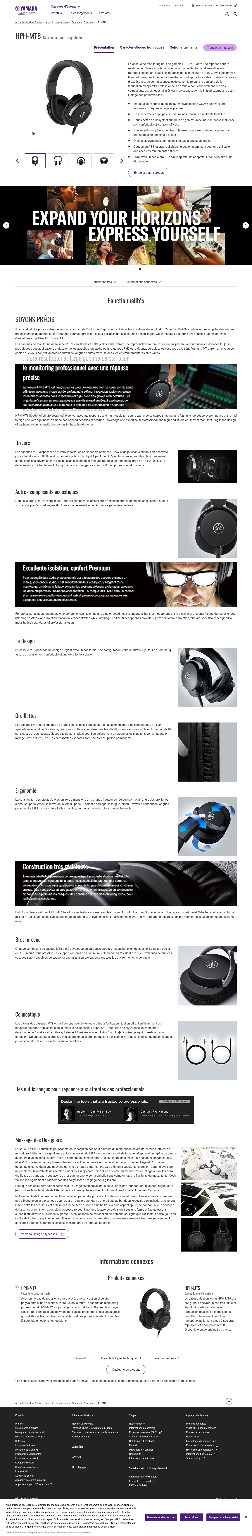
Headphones (61, 22)
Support (179, 5)
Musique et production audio (30, 1432)
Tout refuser (192, 1517)
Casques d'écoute (63, 6)
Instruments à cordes (26, 1449)
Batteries (20, 1441)
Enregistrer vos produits (142, 1481)
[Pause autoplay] (140, 269)
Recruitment (192, 1436)
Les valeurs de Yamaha (198, 1441)
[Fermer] (246, 1517)
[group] (35, 160)
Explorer (104, 13)
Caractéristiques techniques (142, 47)
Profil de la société (196, 1423)
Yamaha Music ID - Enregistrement (148, 1468)
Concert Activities (81, 1436)
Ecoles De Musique (82, 1423)
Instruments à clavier (26, 1427)
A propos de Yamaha (197, 1415)
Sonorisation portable (26, 1467)
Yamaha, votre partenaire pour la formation (95, 1432)
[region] (126, 1517)
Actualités (77, 1446)
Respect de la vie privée (41, 1532)
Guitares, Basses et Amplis (30, 1436)
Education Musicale (83, 1415)
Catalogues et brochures (142, 1441)
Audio (48, 22)
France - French (204, 5)
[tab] (116, 269)
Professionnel (224, 1499)
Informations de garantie (142, 1427)
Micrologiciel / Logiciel (141, 1449)
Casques (88, 22)
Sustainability (193, 1458)
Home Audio (21, 1471)
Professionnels (224, 5)
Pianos (19, 1423)
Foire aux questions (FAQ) (143, 1432)
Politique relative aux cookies (73, 1532)
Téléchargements (80, 13)
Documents (135, 1454)
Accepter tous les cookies (223, 1517)
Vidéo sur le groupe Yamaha (201, 1427)
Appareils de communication (30, 1480)
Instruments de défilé (26, 1458)
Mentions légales (16, 1532)
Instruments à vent (25, 1445)
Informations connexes (142, 282)
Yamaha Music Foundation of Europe (92, 1427)
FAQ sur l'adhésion (139, 1485)
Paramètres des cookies (161, 1517)
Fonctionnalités (102, 282)
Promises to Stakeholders (200, 1445)
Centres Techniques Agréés (144, 1436)
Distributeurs (164, 5)
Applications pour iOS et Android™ (34, 1484)
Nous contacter (137, 1423)
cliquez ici (30, 1526)
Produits (56, 13)
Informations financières (199, 1454)
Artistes (76, 1457)
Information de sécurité (141, 1458)
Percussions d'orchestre (28, 1454)
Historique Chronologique (199, 1449)
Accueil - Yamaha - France (28, 22)
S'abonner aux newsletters (143, 1476)
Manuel (133, 1445)
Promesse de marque (197, 1432)
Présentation (104, 47)
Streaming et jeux (24, 1475)
